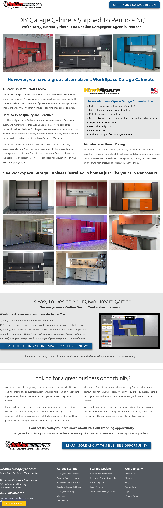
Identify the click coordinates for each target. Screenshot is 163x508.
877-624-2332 (16, 493)
